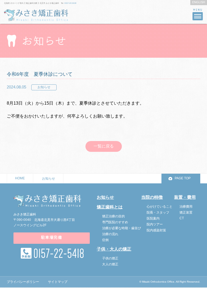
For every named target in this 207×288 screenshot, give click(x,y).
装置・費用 (185, 197)
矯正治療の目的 (113, 216)
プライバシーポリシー (23, 282)
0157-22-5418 (70, 3)
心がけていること (159, 206)
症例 (105, 240)
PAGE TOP (183, 178)
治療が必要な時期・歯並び (121, 228)
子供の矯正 (110, 258)
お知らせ (48, 178)
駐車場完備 (51, 237)
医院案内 (153, 218)
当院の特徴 (152, 197)
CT (182, 218)
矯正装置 (186, 212)
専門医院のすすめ (115, 222)
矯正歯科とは (110, 207)
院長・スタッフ (158, 212)
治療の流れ (110, 234)
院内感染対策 (156, 230)
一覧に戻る (104, 146)
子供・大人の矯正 (114, 249)
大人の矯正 (110, 264)
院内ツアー (155, 224)
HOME (20, 178)
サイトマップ (57, 282)
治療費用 (186, 206)
